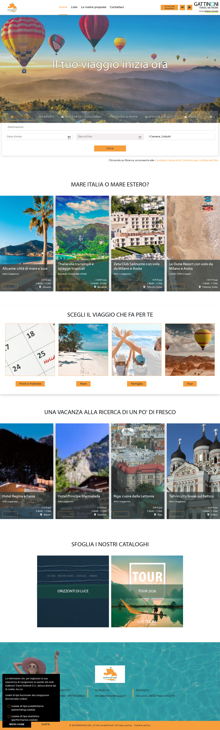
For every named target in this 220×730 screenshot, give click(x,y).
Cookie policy (142, 725)
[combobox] (110, 127)
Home (63, 7)
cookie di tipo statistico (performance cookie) (25, 718)
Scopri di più (73, 558)
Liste (74, 7)
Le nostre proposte (93, 7)
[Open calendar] (69, 137)
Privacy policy (123, 725)
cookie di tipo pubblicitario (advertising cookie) (27, 708)
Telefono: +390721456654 (70, 695)
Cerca (110, 148)
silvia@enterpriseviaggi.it (110, 695)
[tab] (21, 116)
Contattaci (117, 7)
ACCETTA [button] (45, 724)
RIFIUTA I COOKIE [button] (16, 724)
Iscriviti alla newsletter (169, 7)
